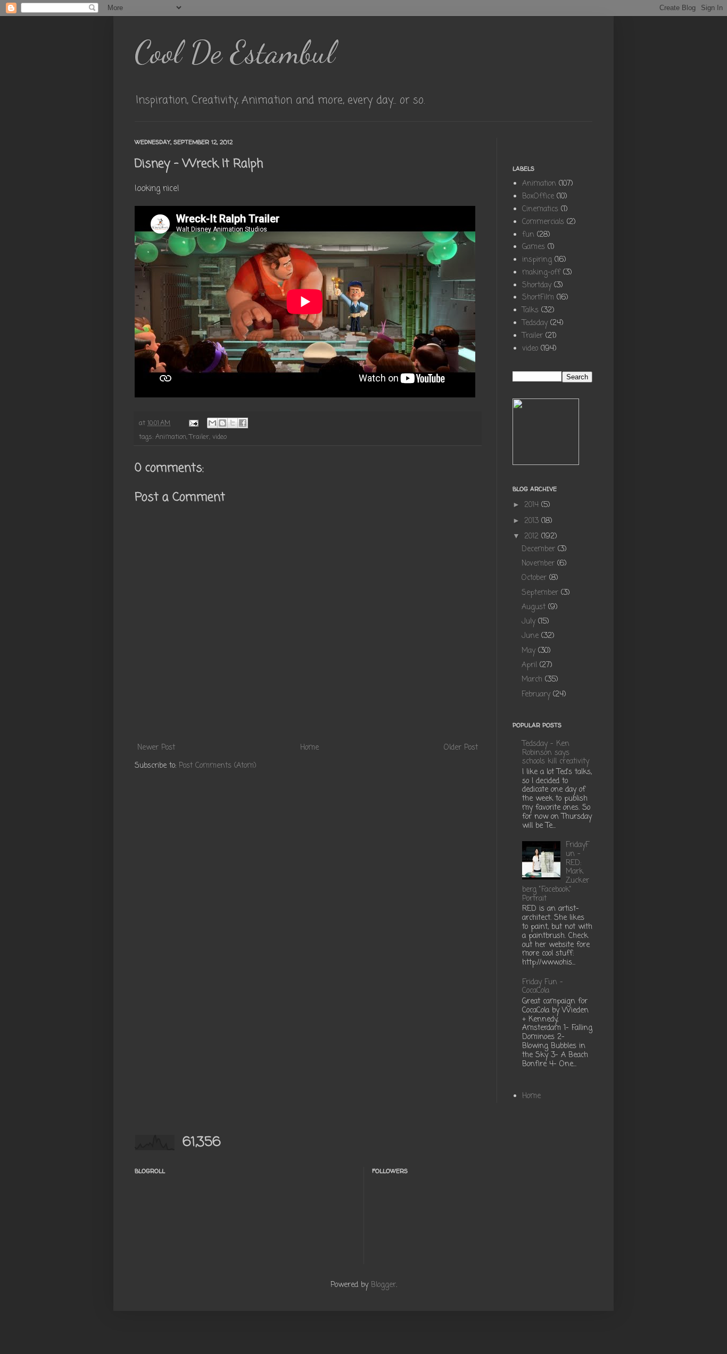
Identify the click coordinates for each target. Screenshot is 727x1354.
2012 (532, 536)
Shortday (536, 285)
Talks (530, 310)
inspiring (537, 259)
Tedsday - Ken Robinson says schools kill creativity (555, 753)
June (531, 636)
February (537, 694)
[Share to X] (232, 423)
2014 (532, 505)
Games (533, 247)
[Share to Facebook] (242, 423)
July (530, 621)
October (535, 578)
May (530, 651)
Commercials (543, 222)
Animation (170, 437)
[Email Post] (193, 423)
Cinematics (540, 209)
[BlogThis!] (222, 423)
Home (309, 747)
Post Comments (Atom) (218, 765)
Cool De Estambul (235, 52)
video (219, 437)
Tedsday (535, 323)
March (533, 679)
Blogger (383, 1285)
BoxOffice (538, 196)
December (540, 549)
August (535, 607)
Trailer (199, 437)
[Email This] (212, 423)
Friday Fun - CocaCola (542, 987)
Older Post (461, 747)
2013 (532, 521)
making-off (541, 272)
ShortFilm (538, 297)
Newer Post (156, 747)
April (531, 665)
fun (528, 234)
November (539, 563)
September (541, 593)
